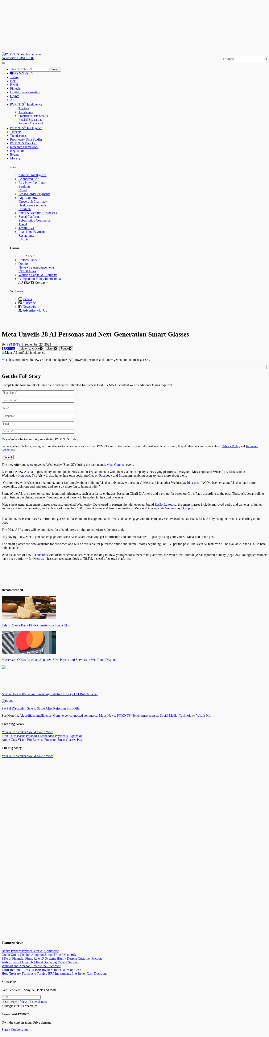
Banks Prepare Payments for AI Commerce (30, 951)
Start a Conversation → (17, 1029)
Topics (13, 167)
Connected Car (28, 179)
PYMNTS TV (23, 73)
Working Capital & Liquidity (37, 275)
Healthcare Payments (32, 205)
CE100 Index (27, 271)
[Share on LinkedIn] (10, 348)
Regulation (17, 151)
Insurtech (24, 209)
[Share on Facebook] (3, 348)
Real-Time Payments (32, 231)
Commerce (60, 715)
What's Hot (203, 715)
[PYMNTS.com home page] (21, 54)
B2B (13, 81)
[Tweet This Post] (6, 348)
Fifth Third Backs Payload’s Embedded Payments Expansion (42, 736)
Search (55, 69)
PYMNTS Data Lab (30, 119)
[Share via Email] (13, 348)
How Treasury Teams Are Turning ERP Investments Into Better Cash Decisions (54, 973)
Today (14, 77)
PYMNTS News (128, 715)
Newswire (8, 58)
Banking (24, 186)
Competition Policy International (40, 278)
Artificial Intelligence (32, 175)
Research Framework (31, 123)
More (14, 158)
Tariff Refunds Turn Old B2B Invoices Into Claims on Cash (41, 970)
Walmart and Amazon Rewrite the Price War (31, 966)
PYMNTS (13, 344)
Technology (187, 715)
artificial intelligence (38, 715)
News (111, 715)
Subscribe (29, 303)
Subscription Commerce (34, 220)
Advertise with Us (35, 310)
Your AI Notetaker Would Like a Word (27, 732)
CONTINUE (10, 1001)
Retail (14, 84)
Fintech (15, 88)
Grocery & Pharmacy (32, 201)
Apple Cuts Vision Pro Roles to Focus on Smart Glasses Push (42, 739)
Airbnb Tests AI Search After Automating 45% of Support (40, 962)
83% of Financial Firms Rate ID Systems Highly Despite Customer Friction (52, 958)
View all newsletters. (33, 1001)
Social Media (168, 715)
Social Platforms (29, 216)
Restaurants (26, 235)
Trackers (23, 108)
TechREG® (26, 228)
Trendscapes (25, 112)
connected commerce (83, 715)
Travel (22, 224)
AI (12, 100)
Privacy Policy (231, 446)
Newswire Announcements (36, 267)
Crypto (14, 96)
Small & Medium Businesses (37, 213)
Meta (102, 715)
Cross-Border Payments (34, 194)
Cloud (22, 190)
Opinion (23, 263)
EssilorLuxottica (165, 504)
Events (14, 154)
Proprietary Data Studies (33, 115)
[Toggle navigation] (3, 63)
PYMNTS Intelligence (26, 104)
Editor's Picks (27, 260)
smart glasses (149, 715)
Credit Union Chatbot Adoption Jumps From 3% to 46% (39, 954)
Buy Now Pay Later (31, 182)
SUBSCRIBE (24, 58)
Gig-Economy (27, 198)
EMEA (23, 239)
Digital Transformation (25, 92)
